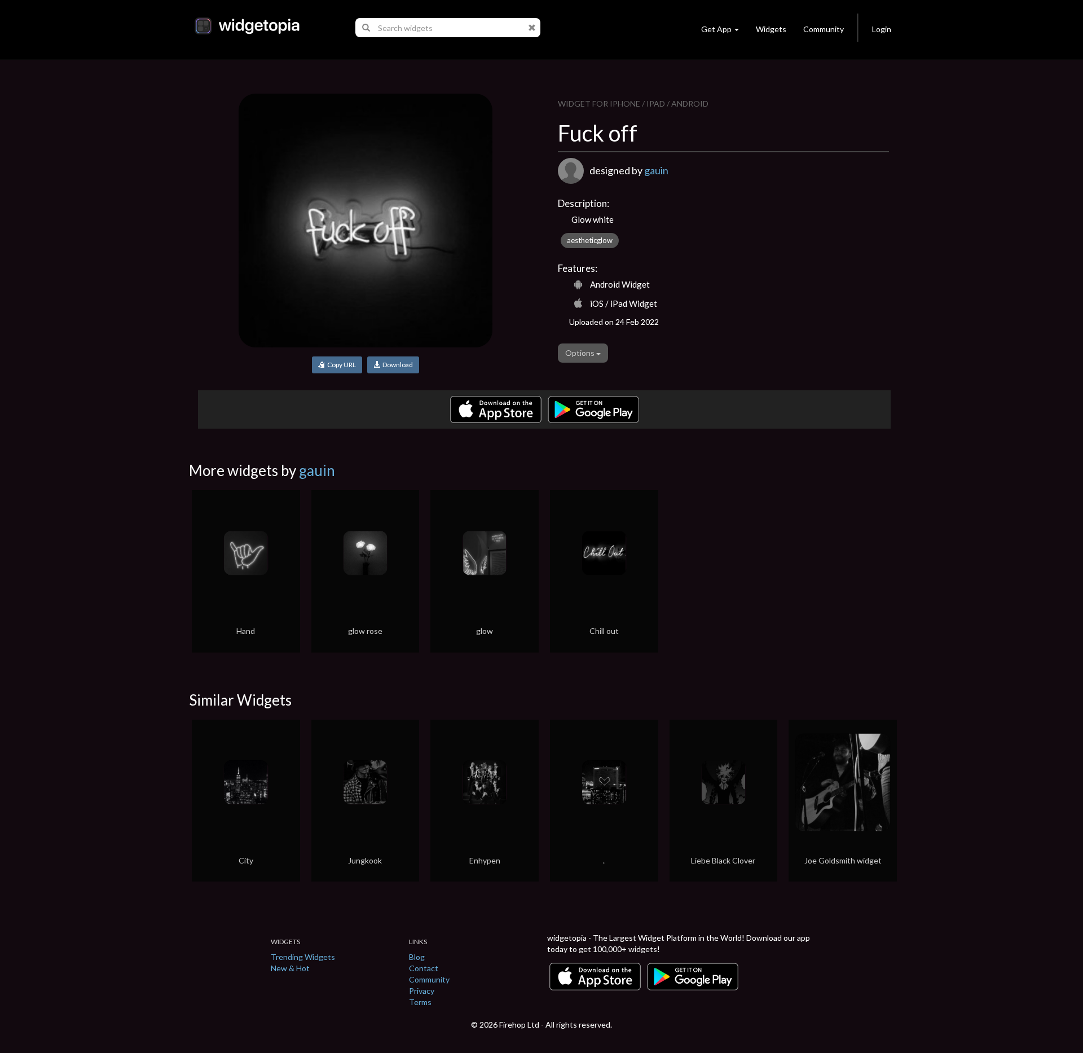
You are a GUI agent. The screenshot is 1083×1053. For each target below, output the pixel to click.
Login (881, 29)
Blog (417, 957)
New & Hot (290, 968)
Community (823, 29)
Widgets (771, 29)
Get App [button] (716, 29)
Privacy (421, 990)
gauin (656, 170)
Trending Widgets (303, 957)
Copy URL (340, 364)
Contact (423, 968)
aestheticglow (590, 240)
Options (580, 353)
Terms (420, 1002)
